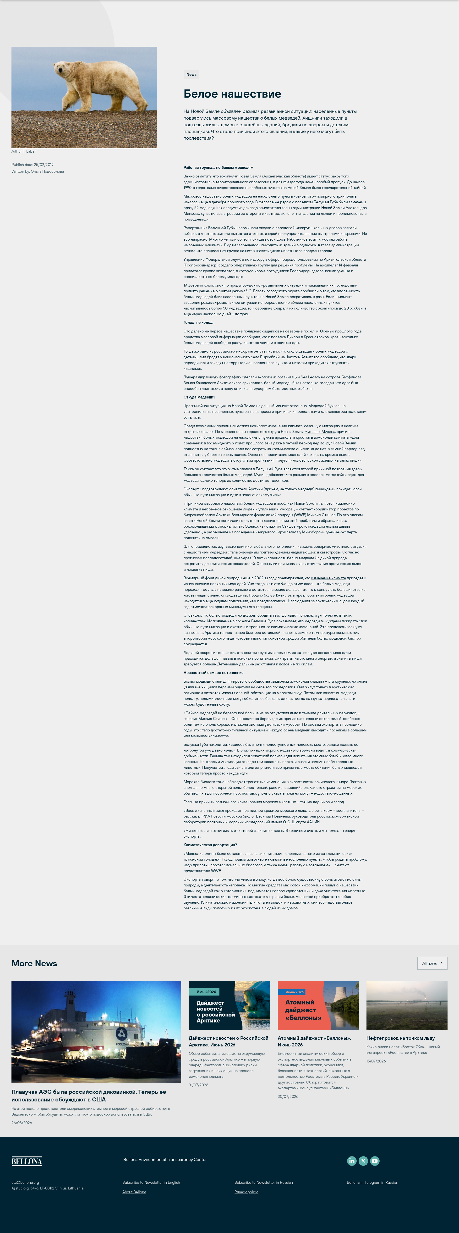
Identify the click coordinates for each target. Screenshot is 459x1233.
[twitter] (363, 1161)
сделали (249, 377)
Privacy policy (246, 1192)
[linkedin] (352, 1161)
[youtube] (375, 1161)
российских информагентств (239, 351)
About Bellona (134, 1192)
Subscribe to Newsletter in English (151, 1182)
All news (429, 963)
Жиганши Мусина (320, 431)
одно (204, 351)
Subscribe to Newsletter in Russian (264, 1182)
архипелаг (229, 176)
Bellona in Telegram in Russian (372, 1182)
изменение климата (328, 578)
